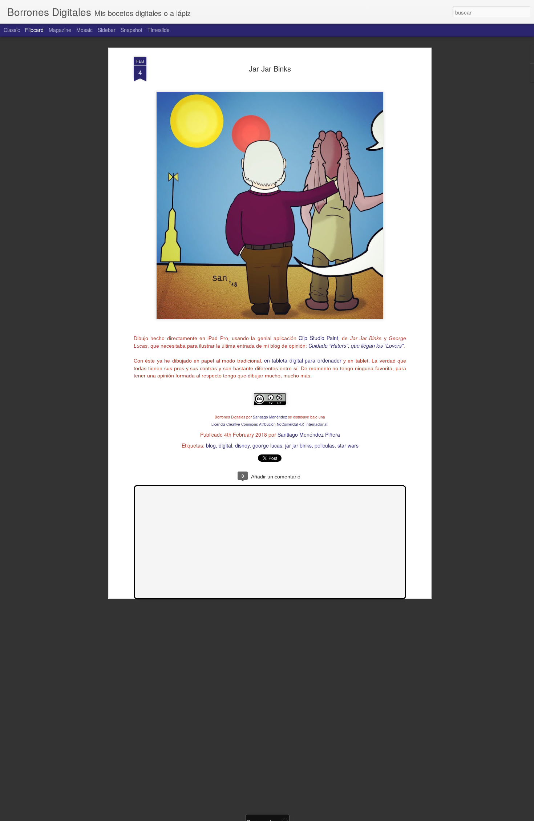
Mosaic (84, 29)
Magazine (60, 29)
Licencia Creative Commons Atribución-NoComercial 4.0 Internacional (269, 424)
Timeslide (158, 29)
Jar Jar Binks (270, 68)
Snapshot (131, 29)
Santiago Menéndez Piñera (309, 434)
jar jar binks (298, 445)
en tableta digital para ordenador (302, 360)
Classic (12, 29)
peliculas (325, 445)
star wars (348, 445)
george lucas (267, 445)
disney (242, 445)
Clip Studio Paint (318, 337)
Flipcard (34, 29)
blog (211, 445)
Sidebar (107, 29)
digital (225, 445)
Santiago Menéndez (270, 417)
